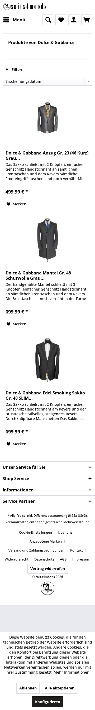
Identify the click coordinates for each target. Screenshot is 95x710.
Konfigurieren (47, 701)
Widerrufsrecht (16, 559)
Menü (19, 20)
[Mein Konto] (73, 20)
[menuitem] (14, 20)
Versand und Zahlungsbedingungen (36, 550)
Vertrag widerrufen (47, 568)
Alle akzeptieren (59, 687)
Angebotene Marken (46, 541)
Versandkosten (17, 522)
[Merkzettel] (60, 20)
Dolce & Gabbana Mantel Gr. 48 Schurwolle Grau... (38, 275)
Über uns (65, 532)
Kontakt (76, 550)
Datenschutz (44, 559)
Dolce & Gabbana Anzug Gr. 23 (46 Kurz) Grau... (47, 155)
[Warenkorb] (86, 20)
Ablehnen (28, 687)
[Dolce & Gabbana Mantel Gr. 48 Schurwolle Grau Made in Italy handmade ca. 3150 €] (47, 238)
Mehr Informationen (71, 672)
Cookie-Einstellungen (35, 532)
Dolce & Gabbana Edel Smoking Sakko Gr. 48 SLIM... (45, 395)
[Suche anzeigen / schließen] (47, 20)
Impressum (81, 559)
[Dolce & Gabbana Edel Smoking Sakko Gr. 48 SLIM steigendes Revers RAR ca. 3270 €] (47, 358)
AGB (63, 559)
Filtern (17, 69)
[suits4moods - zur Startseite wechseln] (25, 7)
